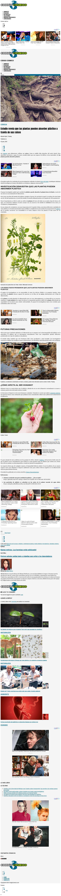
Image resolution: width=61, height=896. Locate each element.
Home (5, 877)
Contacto (6, 880)
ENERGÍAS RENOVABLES (10, 17)
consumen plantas (55, 393)
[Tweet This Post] (32, 148)
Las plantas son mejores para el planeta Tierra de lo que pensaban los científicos (22, 794)
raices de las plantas (5, 545)
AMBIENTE (6, 11)
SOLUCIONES (7, 16)
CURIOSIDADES (7, 18)
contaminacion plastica (28, 543)
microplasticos (45, 543)
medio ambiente (38, 543)
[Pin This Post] (32, 149)
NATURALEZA (7, 14)
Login (21, 594)
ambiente (20, 543)
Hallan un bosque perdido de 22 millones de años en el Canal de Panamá (20, 793)
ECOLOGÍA (6, 13)
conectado (13, 601)
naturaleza (52, 543)
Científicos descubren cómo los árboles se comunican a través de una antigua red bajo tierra (25, 795)
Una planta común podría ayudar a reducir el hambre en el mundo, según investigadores (24, 791)
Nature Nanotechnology (32, 472)
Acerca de (6, 878)
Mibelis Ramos (9, 571)
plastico (57, 543)
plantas (5, 153)
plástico (58, 209)
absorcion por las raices (12, 543)
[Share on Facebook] (32, 146)
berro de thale (44, 181)
